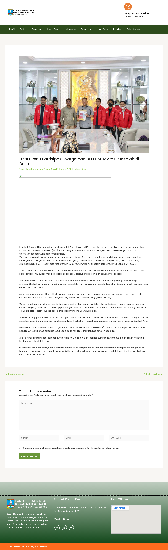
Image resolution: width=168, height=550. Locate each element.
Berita (23, 29)
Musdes (117, 29)
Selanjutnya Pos (153, 374)
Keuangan (36, 29)
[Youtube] (71, 527)
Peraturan (86, 29)
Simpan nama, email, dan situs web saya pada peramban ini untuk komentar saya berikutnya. (71, 447)
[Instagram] (64, 527)
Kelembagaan (133, 29)
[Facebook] (57, 527)
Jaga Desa (102, 29)
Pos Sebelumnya (15, 374)
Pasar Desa (53, 29)
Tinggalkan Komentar (30, 169)
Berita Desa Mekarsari (55, 169)
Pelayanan (70, 29)
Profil (12, 29)
